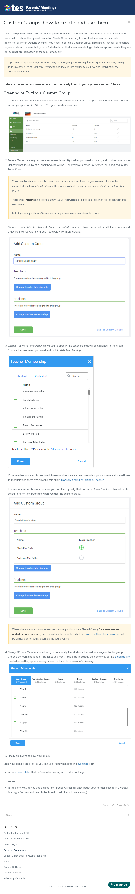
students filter (123, 656)
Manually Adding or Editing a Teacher (82, 480)
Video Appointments (14, 878)
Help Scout (81, 886)
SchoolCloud (56, 886)
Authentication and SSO (16, 833)
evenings (83, 763)
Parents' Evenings (14, 850)
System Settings (12, 867)
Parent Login (10, 844)
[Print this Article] (129, 22)
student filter (22, 772)
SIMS (6, 861)
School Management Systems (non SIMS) (25, 855)
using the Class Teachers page (102, 634)
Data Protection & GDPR (16, 838)
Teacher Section (12, 872)
